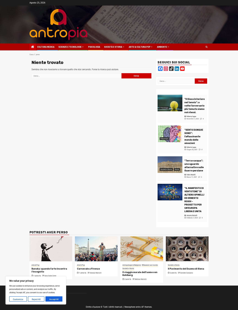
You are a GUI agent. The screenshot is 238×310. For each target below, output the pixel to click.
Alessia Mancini (96, 273)
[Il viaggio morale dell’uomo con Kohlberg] (141, 248)
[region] (36, 290)
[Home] (32, 47)
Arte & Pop (35, 265)
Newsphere (130, 307)
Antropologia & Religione (131, 265)
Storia (177, 169)
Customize (18, 299)
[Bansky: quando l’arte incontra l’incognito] (50, 248)
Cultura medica (45, 47)
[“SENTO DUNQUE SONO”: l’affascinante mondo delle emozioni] (170, 134)
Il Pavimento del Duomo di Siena (186, 268)
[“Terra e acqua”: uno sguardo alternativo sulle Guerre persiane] (170, 164)
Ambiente (162, 47)
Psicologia (94, 47)
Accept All (54, 299)
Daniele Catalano (186, 273)
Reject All (36, 299)
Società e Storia (113, 47)
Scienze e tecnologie (70, 47)
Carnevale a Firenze (88, 268)
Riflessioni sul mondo (150, 265)
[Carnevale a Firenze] (96, 248)
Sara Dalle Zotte (50, 276)
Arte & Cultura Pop (139, 47)
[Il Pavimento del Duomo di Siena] (187, 248)
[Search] (206, 47)
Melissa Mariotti (141, 279)
